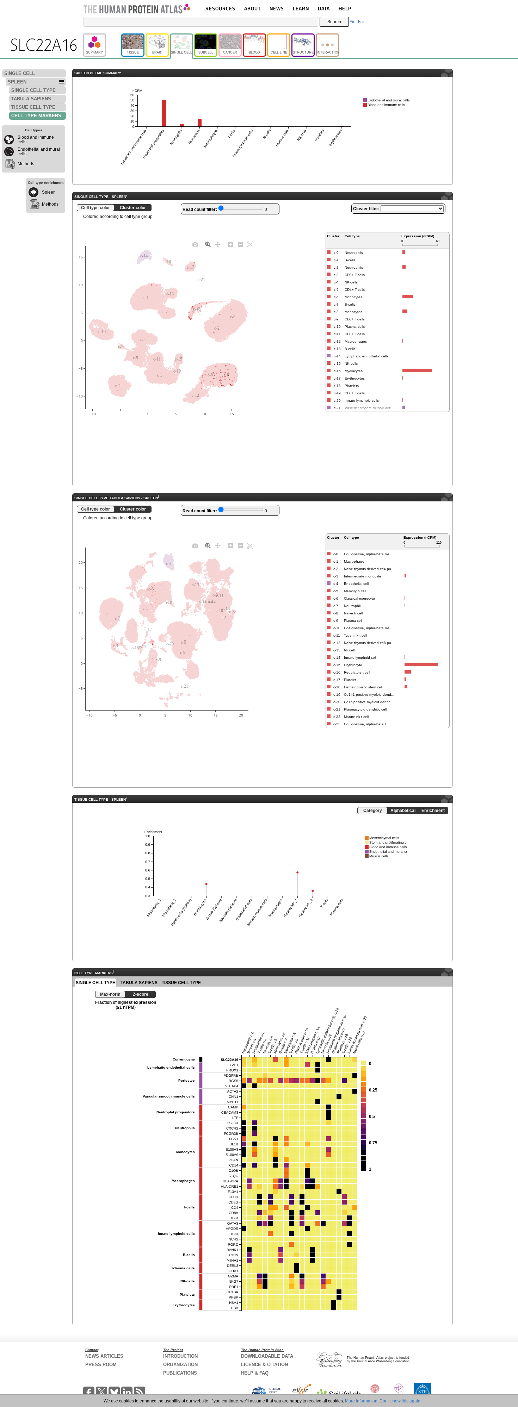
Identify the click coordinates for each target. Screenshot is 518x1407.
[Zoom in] (230, 244)
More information (361, 1401)
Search (334, 21)
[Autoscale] (250, 244)
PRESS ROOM (101, 1364)
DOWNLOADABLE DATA (267, 1356)
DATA (324, 8)
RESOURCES (220, 8)
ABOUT (252, 8)
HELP (345, 8)
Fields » (357, 21)
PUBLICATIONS (180, 1373)
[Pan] (218, 244)
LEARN (301, 8)
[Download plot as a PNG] (195, 244)
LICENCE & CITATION (264, 1364)
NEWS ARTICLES (104, 1356)
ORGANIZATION (180, 1364)
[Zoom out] (240, 244)
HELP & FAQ (255, 1373)
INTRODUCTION (180, 1356)
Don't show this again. (400, 1401)
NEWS (277, 8)
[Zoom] (208, 244)
